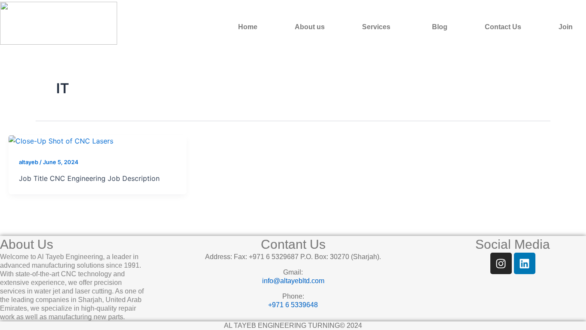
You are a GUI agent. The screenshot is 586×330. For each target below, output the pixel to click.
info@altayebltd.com (293, 280)
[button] (378, 27)
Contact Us (503, 27)
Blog (439, 27)
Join (566, 27)
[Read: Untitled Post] (61, 140)
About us (310, 27)
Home (247, 27)
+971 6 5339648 (293, 305)
